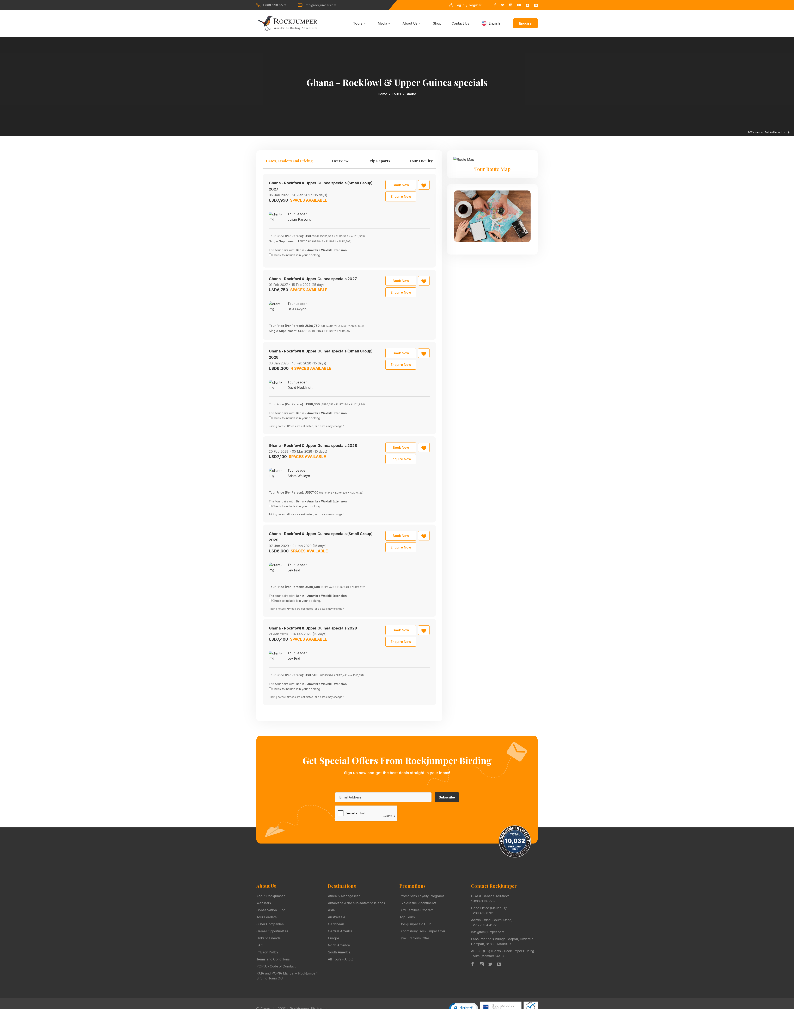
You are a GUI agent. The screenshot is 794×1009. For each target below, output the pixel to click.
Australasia (336, 917)
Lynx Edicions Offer (414, 938)
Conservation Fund (270, 910)
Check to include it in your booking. (296, 255)
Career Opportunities (272, 931)
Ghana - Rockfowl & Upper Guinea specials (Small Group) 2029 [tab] (321, 537)
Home (382, 94)
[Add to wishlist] (424, 185)
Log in (460, 5)
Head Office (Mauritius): (489, 910)
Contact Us (460, 23)
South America (339, 952)
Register (475, 5)
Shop (437, 23)
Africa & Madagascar (344, 896)
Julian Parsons (299, 219)
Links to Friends (268, 938)
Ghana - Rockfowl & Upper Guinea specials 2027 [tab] (313, 279)
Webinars (263, 903)
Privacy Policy (267, 952)
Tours (358, 23)
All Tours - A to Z (341, 959)
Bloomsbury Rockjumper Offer (422, 931)
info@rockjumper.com (320, 5)
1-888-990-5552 (274, 5)
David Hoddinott (299, 388)
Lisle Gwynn (296, 309)
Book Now (401, 185)
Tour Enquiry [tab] (421, 160)
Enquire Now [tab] (401, 196)
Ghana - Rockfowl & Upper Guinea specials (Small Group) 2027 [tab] (321, 186)
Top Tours (407, 917)
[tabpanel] (349, 439)
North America (339, 945)
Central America (340, 931)
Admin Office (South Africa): (492, 922)
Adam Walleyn (298, 476)
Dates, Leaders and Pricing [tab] (289, 160)
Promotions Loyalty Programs (422, 896)
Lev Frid (293, 570)
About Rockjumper (270, 896)
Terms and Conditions (273, 959)
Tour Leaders (266, 917)
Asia (331, 910)
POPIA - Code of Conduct (275, 966)
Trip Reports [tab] (379, 160)
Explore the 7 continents (417, 903)
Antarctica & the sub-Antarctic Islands (356, 903)
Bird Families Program (416, 910)
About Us (410, 23)
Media (383, 23)
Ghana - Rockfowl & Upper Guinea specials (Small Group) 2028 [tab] (321, 354)
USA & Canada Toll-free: (490, 898)
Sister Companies (270, 924)
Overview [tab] (340, 160)
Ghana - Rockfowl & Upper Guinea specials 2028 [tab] (313, 445)
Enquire (525, 23)
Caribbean (336, 924)
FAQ (259, 945)
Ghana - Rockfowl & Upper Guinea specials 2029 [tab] (313, 628)
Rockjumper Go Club (415, 924)
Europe (333, 938)
